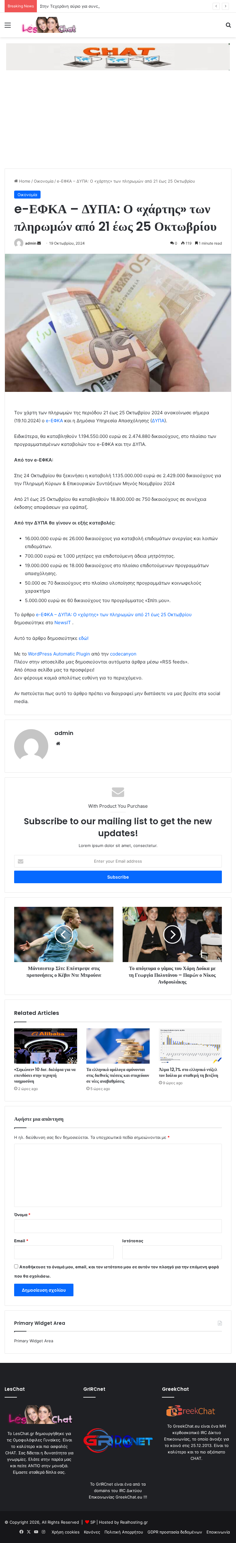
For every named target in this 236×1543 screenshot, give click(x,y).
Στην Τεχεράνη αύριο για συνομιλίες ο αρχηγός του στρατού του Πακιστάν (111, 6)
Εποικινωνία (218, 1531)
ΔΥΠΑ (158, 420)
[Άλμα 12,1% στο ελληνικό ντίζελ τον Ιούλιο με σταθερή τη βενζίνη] (190, 1046)
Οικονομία (43, 181)
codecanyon (123, 654)
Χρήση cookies (66, 1531)
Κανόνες (92, 1531)
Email (21, 1240)
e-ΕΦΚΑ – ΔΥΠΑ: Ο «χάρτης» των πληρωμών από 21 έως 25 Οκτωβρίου (114, 614)
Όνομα (22, 1214)
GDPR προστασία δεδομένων (175, 1531)
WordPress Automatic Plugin (59, 654)
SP (92, 1522)
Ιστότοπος (132, 1240)
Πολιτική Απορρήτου (123, 1531)
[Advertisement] (118, 122)
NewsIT (62, 622)
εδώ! (83, 638)
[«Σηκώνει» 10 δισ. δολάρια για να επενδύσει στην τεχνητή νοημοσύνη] (45, 1046)
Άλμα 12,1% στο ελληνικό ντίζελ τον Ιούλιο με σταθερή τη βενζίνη (188, 1072)
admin (30, 243)
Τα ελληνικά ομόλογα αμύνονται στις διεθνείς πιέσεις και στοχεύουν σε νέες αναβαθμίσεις (117, 1075)
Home (24, 181)
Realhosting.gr (134, 1522)
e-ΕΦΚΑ (54, 420)
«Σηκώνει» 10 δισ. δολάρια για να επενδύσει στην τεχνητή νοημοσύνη (45, 1075)
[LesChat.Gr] (48, 25)
